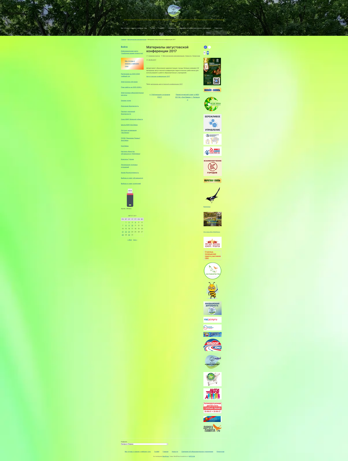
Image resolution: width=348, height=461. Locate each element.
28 (123, 235)
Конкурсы (124, 159)
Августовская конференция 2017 (158, 76)
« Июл (130, 240)
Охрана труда (126, 100)
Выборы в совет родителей (131, 183)
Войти (124, 47)
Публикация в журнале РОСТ (159, 96)
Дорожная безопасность (130, 106)
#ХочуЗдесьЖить (208, 232)
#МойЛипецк (216, 232)
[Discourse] (205, 47)
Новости (172, 28)
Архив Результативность (130, 172)
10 (132, 225)
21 (123, 232)
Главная (161, 28)
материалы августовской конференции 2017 (167, 84)
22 (126, 232)
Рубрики (124, 442)
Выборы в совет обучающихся (132, 178)
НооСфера (125, 146)
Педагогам (218, 28)
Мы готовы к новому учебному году (134, 28)
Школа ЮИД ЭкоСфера (129, 125)
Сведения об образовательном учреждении (195, 28)
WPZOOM (192, 456)
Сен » (135, 240)
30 (129, 235)
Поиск (224, 33)
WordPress (165, 456)
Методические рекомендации (137, 39)
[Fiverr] (209, 47)
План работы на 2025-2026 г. (131, 87)
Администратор (154, 56)
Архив (131, 159)
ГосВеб (152, 28)
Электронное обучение (129, 82)
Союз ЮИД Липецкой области (132, 119)
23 (129, 232)
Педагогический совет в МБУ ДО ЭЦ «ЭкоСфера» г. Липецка (187, 97)
